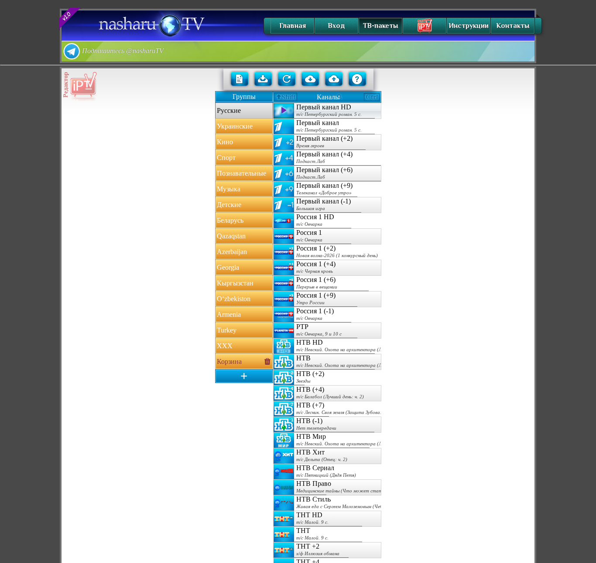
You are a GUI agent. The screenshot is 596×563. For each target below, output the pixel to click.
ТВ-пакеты (380, 26)
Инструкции (469, 26)
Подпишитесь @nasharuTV (122, 50)
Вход (336, 26)
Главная (292, 26)
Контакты (512, 26)
